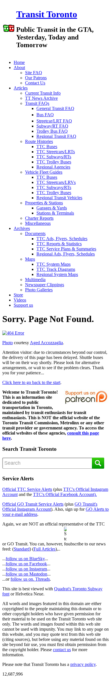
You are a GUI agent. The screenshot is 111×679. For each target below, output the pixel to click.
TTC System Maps (53, 264)
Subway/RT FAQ (52, 126)
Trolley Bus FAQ (52, 131)
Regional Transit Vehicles (59, 197)
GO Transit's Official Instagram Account (49, 507)
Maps (30, 259)
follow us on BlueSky (25, 558)
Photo (7, 342)
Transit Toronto (46, 14)
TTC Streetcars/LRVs (56, 182)
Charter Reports (39, 218)
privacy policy (83, 664)
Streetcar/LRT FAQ (54, 121)
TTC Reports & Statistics (59, 243)
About (19, 67)
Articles (21, 88)
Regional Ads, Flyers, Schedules (65, 254)
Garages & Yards (51, 207)
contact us (62, 649)
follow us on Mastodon (26, 574)
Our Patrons (36, 77)
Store (18, 294)
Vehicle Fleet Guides (43, 172)
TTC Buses (46, 146)
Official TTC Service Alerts (27, 489)
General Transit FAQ (55, 108)
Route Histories (39, 141)
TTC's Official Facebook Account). (65, 494)
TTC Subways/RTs (53, 156)
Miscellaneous (38, 223)
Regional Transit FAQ (56, 136)
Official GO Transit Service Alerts (32, 504)
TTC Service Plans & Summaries (66, 248)
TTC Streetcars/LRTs (55, 151)
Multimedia (35, 279)
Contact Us (35, 82)
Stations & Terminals (55, 213)
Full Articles (45, 549)
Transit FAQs (37, 103)
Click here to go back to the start (31, 382)
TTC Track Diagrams (55, 269)
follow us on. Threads (30, 579)
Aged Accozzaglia (46, 342)
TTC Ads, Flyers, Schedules (61, 238)
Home (19, 62)
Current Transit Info (43, 93)
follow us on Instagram (26, 568)
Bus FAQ (45, 114)
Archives (22, 228)
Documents (35, 233)
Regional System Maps (57, 274)
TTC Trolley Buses (53, 161)
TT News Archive (41, 98)
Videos (20, 300)
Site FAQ (33, 72)
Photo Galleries (39, 289)
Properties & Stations (44, 202)
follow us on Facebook (26, 563)
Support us (23, 305)
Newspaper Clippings (44, 284)
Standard (22, 549)
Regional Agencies (53, 167)
